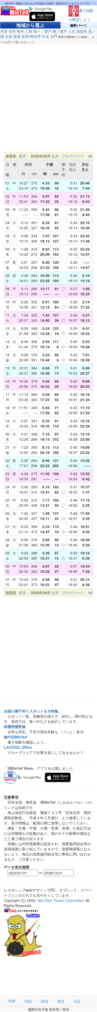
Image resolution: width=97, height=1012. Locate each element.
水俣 (8, 36)
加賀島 (81, 31)
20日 (44, 1001)
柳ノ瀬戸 (60, 31)
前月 (22, 156)
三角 (28, 31)
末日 (60, 1001)
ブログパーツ (73, 156)
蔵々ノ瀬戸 (42, 31)
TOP (11, 1001)
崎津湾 (35, 36)
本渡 (4, 31)
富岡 (25, 36)
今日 (76, 1001)
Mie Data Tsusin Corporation (61, 900)
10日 (28, 1001)
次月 (55, 156)
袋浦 (16, 36)
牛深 (45, 36)
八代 (71, 31)
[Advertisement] (48, 100)
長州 (12, 31)
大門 (53, 36)
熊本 (20, 31)
